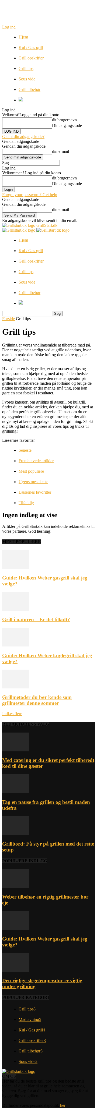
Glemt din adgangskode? (23, 136)
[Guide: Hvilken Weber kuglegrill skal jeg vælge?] (15, 645)
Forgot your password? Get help (29, 194)
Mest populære (31, 471)
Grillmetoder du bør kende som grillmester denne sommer (37, 700)
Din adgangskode (67, 125)
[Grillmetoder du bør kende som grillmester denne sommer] (15, 687)
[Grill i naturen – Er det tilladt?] (15, 609)
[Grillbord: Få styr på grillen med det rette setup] (15, 833)
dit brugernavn (64, 120)
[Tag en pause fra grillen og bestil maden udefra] (15, 791)
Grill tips (26, 68)
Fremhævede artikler (36, 460)
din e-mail (60, 151)
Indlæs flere (12, 713)
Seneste (25, 450)
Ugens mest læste (33, 481)
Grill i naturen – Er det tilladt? (36, 619)
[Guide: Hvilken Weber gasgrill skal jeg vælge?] (15, 567)
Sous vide (27, 79)
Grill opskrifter (31, 58)
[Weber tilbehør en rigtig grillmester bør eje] (15, 886)
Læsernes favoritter (35, 492)
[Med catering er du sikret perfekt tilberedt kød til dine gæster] (15, 750)
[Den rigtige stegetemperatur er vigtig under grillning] (15, 970)
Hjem (23, 37)
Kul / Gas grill (31, 47)
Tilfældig (26, 502)
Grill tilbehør (29, 89)
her (62, 1105)
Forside (8, 318)
